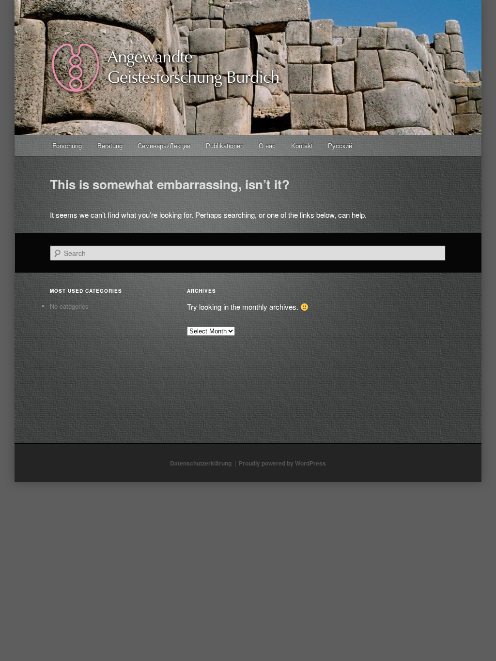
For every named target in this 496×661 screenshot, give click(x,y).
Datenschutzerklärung (201, 463)
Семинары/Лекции (164, 145)
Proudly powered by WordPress (282, 463)
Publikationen (225, 145)
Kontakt (302, 145)
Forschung (67, 145)
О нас (267, 145)
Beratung (110, 145)
